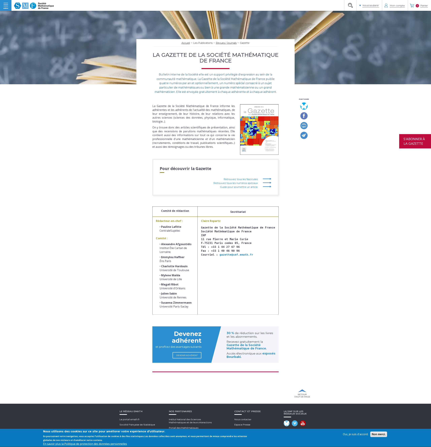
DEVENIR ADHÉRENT (187, 355)
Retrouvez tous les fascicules (241, 179)
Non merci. (379, 434)
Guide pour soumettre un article (239, 187)
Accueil (185, 42)
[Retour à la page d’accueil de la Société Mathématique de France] (33, 5)
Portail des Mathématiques (183, 427)
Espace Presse (242, 424)
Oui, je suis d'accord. (355, 434)
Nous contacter (242, 419)
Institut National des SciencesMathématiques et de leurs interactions (190, 421)
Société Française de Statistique (137, 424)
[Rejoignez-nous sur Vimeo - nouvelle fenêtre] (295, 423)
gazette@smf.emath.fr (236, 254)
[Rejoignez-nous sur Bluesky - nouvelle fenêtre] (287, 423)
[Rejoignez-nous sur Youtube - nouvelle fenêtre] (303, 423)
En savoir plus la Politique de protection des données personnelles (85, 444)
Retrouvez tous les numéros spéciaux (235, 183)
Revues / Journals (226, 42)
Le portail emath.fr (130, 419)
